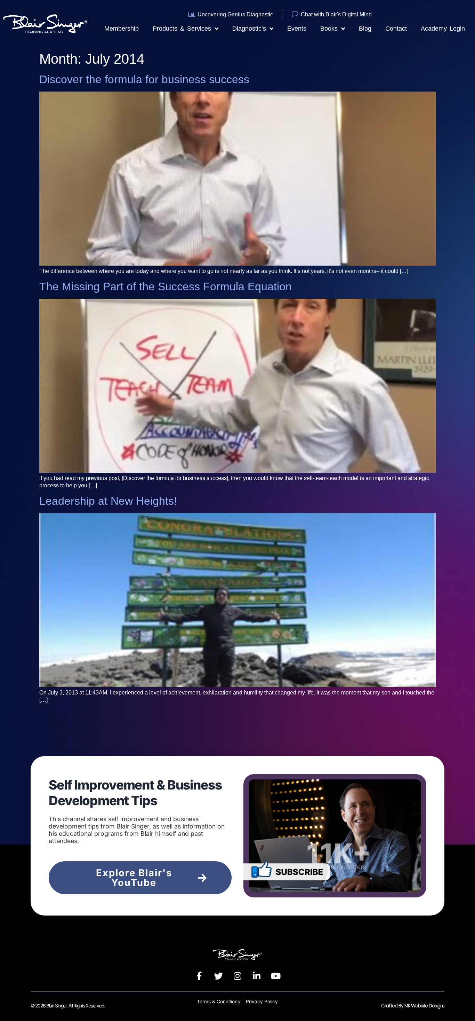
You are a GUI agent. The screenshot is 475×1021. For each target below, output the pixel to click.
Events (296, 28)
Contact (396, 28)
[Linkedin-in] (256, 975)
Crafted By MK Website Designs (412, 1006)
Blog (365, 28)
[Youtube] (275, 975)
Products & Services (182, 28)
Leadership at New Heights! (108, 501)
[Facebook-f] (199, 975)
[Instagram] (237, 975)
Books (329, 28)
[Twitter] (218, 975)
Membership (121, 28)
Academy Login (443, 28)
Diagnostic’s (249, 28)
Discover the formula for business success (144, 79)
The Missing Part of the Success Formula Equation (165, 286)
